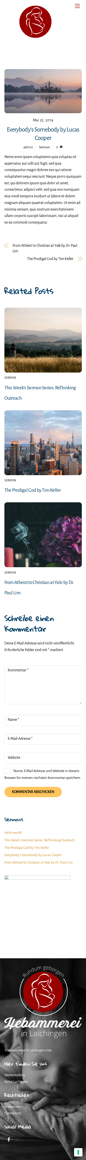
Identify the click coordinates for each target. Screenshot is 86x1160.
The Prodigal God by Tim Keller (50, 259)
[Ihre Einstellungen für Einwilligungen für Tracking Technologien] (78, 1152)
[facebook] (8, 1139)
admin (28, 147)
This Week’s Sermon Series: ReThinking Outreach (39, 840)
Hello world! (13, 832)
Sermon (44, 147)
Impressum (12, 1106)
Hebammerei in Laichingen (25, 1050)
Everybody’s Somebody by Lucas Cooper (33, 855)
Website (14, 758)
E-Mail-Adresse (20, 739)
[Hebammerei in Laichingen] (35, 57)
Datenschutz (12, 1113)
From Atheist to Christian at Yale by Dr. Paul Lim (45, 248)
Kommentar (18, 670)
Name (13, 720)
